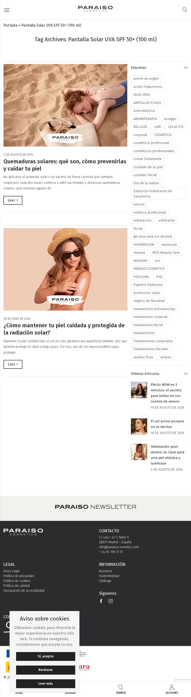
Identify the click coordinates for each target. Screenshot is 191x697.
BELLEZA (140, 127)
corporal (140, 135)
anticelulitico (144, 111)
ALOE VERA (141, 94)
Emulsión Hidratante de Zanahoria (152, 193)
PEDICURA (141, 277)
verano (165, 357)
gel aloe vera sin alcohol (152, 236)
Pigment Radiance (148, 285)
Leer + (13, 200)
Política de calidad (16, 586)
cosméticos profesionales (153, 151)
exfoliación (142, 220)
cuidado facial (145, 175)
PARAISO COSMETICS (149, 268)
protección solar (146, 293)
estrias (139, 204)
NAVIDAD (140, 261)
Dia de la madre (146, 183)
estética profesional (149, 212)
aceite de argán (146, 78)
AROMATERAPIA (145, 119)
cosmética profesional (151, 143)
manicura (169, 245)
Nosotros (105, 571)
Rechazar (45, 670)
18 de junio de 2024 (17, 318)
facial (138, 228)
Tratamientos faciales (150, 349)
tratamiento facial (148, 325)
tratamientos (144, 333)
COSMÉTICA (162, 135)
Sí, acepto (46, 656)
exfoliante (167, 220)
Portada (10, 25)
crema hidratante (147, 159)
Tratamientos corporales (153, 341)
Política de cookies (16, 581)
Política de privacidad (18, 576)
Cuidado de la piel (148, 167)
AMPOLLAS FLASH (147, 103)
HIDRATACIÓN (143, 245)
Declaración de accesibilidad (23, 591)
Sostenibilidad (109, 576)
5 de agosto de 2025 (18, 154)
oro (157, 261)
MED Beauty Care (166, 252)
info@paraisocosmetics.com (119, 547)
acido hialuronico (147, 87)
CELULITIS (176, 127)
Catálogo (105, 581)
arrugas (170, 119)
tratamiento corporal (150, 317)
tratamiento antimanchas (154, 309)
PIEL (159, 277)
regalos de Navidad (149, 301)
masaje (139, 252)
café (157, 127)
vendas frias (143, 357)
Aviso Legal (11, 571)
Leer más (45, 684)
